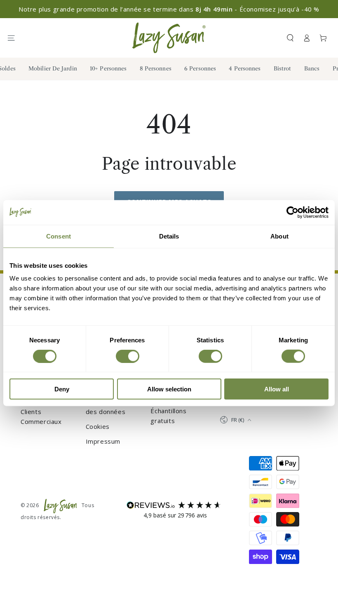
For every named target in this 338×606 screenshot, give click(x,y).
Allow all (276, 389)
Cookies (98, 426)
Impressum (103, 441)
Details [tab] (169, 235)
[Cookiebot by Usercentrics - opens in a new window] (292, 212)
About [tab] (279, 235)
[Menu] (15, 38)
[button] (290, 38)
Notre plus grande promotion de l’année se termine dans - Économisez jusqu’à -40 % (169, 9)
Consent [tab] (58, 235)
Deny (61, 389)
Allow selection (169, 389)
